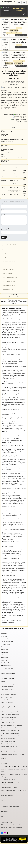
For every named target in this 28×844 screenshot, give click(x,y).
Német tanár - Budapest (7, 668)
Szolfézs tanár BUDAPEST (9, 285)
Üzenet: (3, 214)
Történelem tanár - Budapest (8, 684)
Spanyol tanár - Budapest (7, 692)
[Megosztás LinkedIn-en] (19, 117)
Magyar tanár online (6, 681)
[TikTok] (7, 832)
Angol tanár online (6, 665)
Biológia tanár (4, 657)
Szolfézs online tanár (8, 289)
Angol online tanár (7, 273)
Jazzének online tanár (8, 249)
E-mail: (3, 209)
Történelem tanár (5, 644)
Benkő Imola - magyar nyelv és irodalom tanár (12, 751)
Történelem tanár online (7, 686)
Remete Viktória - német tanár (8, 728)
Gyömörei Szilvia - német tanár (9, 717)
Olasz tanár (4, 647)
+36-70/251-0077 (12, 779)
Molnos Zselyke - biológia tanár (9, 746)
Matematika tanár (5, 639)
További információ (21, 35)
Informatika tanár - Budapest (8, 694)
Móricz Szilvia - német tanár (8, 722)
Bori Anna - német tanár (7, 720)
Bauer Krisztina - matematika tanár (10, 730)
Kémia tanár (4, 660)
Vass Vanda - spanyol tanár (8, 738)
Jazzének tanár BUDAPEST (9, 245)
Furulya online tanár (8, 257)
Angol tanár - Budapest (7, 662)
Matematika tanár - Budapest (8, 673)
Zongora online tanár (8, 265)
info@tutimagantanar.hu (13, 782)
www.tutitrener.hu (17, 827)
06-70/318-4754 (5, 135)
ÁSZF (2, 801)
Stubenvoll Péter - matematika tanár (10, 735)
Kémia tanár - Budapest (7, 702)
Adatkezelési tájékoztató (7, 795)
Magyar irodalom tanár (7, 641)
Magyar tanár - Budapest (7, 678)
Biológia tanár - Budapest (7, 700)
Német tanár (4, 636)
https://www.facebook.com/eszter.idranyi (12, 139)
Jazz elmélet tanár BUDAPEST (10, 277)
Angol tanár (4, 633)
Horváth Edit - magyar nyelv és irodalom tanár (12, 754)
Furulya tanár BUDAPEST (9, 253)
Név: (2, 204)
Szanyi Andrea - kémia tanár (8, 741)
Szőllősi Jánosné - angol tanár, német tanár (12, 712)
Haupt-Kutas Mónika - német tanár (10, 714)
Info (17, 841)
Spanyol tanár (4, 652)
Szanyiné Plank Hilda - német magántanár (11, 725)
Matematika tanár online (7, 676)
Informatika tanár (5, 655)
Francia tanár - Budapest (7, 689)
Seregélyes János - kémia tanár (9, 743)
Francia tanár (4, 649)
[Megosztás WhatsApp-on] (18, 119)
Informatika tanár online (7, 697)
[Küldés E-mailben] (20, 114)
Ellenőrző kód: (4, 229)
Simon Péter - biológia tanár (8, 749)
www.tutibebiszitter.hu (16, 824)
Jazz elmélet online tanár (9, 281)
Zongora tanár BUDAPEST (9, 261)
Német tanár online (6, 670)
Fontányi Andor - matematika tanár (10, 733)
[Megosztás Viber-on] (21, 121)
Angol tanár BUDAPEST (8, 269)
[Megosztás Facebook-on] (19, 116)
